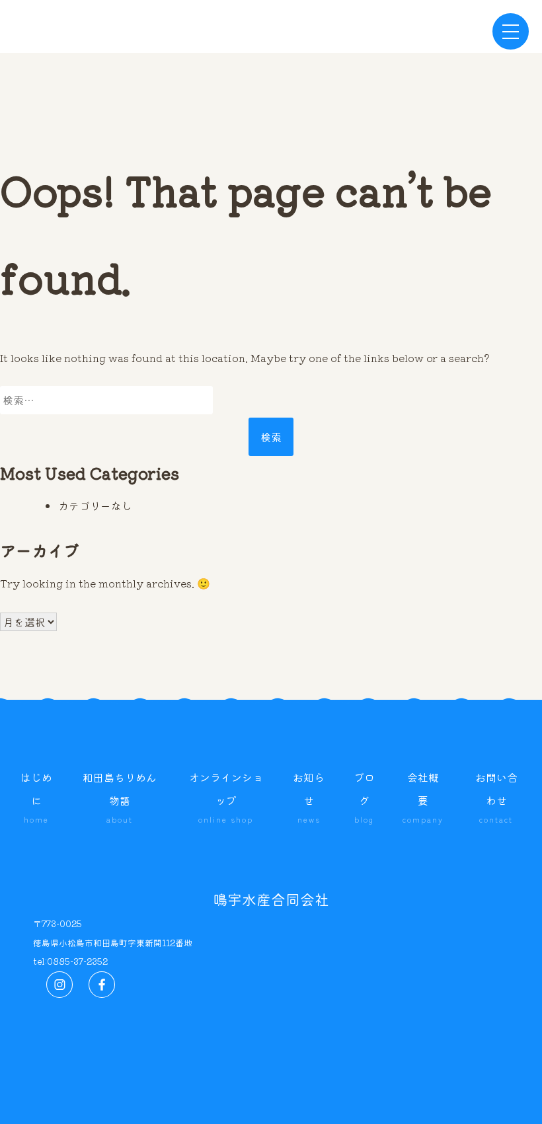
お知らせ (309, 796)
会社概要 (423, 796)
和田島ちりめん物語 (120, 796)
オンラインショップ (226, 796)
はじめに (36, 796)
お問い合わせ (496, 796)
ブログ (364, 796)
